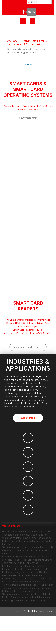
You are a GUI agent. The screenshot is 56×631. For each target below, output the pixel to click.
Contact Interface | (13, 106)
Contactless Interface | (34, 106)
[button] (25, 64)
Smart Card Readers (28, 305)
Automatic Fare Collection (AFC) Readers (28, 333)
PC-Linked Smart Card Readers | (22, 320)
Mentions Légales (44, 611)
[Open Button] (23, 21)
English (33, 2)
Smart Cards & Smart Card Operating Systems (28, 89)
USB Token (33, 109)
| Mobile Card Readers (25, 323)
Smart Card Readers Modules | (28, 330)
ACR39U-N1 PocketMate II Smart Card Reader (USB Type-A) (27, 42)
